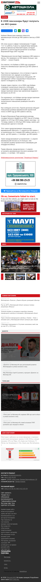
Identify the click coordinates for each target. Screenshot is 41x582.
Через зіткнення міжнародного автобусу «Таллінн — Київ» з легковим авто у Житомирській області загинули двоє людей (19, 319)
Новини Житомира (9, 296)
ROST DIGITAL (14, 579)
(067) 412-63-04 (22, 489)
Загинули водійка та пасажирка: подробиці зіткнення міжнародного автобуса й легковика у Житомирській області (19, 312)
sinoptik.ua (23, 571)
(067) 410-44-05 (10, 477)
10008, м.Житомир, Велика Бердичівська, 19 (22, 479)
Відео (4, 244)
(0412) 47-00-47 (10, 489)
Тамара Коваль (20, 481)
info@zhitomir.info (14, 475)
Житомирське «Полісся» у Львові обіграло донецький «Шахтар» (20, 300)
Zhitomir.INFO (11, 577)
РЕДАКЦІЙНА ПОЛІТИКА (6, 552)
